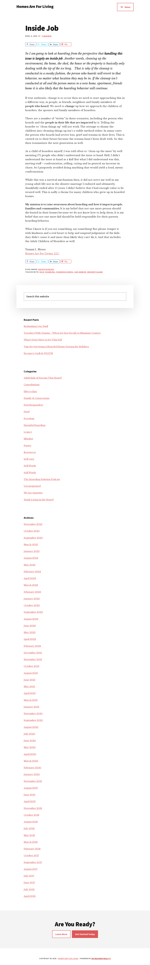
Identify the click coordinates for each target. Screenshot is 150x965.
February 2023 (32, 591)
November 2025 (33, 524)
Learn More (61, 934)
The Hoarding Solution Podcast (42, 479)
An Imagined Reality (101, 958)
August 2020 (31, 727)
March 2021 (31, 700)
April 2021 (30, 693)
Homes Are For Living (34, 6)
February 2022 (32, 646)
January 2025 (32, 551)
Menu (127, 7)
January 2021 (31, 706)
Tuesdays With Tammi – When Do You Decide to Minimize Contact (62, 333)
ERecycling (30, 391)
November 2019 (33, 781)
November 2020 (33, 713)
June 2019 (29, 794)
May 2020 (30, 747)
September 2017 (33, 862)
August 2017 (31, 869)
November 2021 (33, 659)
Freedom (29, 418)
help (42, 272)
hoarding (50, 272)
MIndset (28, 438)
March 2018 (31, 842)
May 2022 (29, 632)
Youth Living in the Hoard (38, 499)
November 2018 (33, 808)
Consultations (32, 384)
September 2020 (33, 720)
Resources (30, 452)
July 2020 (29, 733)
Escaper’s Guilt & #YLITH (38, 353)
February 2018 (32, 848)
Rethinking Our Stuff (36, 326)
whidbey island (95, 272)
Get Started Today (85, 934)
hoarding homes (64, 272)
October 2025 (32, 531)
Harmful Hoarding (34, 425)
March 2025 (31, 544)
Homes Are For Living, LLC (42, 253)
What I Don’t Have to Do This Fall (43, 339)
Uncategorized (46, 269)
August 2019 (31, 788)
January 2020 (32, 774)
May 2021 (29, 686)
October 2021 (31, 666)
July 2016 (29, 889)
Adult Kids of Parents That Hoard (43, 377)
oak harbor (80, 272)
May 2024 (29, 564)
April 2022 (30, 639)
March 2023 (31, 585)
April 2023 (30, 578)
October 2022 (32, 605)
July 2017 (29, 875)
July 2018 (29, 828)
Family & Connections (36, 398)
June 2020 (30, 740)
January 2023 (32, 598)
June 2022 (30, 625)
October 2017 (31, 855)
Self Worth (30, 465)
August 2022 (31, 619)
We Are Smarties (33, 492)
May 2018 (29, 835)
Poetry (27, 445)
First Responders (33, 404)
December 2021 (33, 652)
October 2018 (31, 815)
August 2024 (31, 558)
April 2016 (30, 896)
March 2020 (31, 760)
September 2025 (33, 537)
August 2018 (31, 821)
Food (26, 411)
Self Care (29, 459)
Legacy (28, 432)
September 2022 (33, 612)
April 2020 (30, 754)
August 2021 (31, 673)
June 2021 (29, 679)
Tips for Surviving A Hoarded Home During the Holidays (56, 346)
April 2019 (30, 801)
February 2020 (32, 767)
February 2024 (32, 571)
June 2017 (29, 882)
